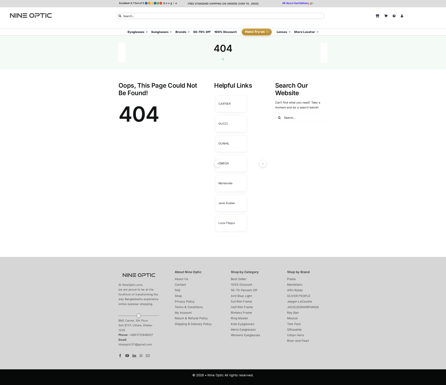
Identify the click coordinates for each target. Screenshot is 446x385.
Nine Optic (215, 375)
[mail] (147, 355)
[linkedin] (134, 355)
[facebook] (120, 355)
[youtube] (127, 355)
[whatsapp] (141, 355)
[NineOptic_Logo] (138, 271)
